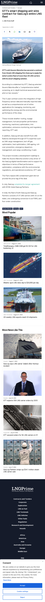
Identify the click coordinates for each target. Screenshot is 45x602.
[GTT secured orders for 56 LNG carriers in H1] (22, 417)
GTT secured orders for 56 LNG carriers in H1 (20, 435)
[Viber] (34, 32)
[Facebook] (4, 32)
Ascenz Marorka (7, 209)
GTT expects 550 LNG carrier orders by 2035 (20, 400)
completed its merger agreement (27, 184)
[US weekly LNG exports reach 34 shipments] (22, 299)
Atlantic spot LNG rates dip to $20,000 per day (21, 283)
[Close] (42, 561)
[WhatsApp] (14, 32)
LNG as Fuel (6, 243)
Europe (20, 7)
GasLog (16, 209)
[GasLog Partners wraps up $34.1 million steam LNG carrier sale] (22, 452)
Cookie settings (22, 591)
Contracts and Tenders (9, 7)
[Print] (29, 32)
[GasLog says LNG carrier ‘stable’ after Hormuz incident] (22, 346)
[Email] (24, 32)
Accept (22, 585)
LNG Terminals (7, 280)
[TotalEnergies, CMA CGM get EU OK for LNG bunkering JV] (22, 228)
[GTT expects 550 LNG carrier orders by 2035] (22, 383)
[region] (22, 580)
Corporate (6, 432)
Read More (7, 580)
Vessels (5, 361)
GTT (21, 209)
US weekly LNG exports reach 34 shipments (20, 317)
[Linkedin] (19, 32)
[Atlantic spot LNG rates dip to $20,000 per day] (22, 265)
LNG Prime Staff (9, 21)
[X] (9, 32)
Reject (22, 597)
